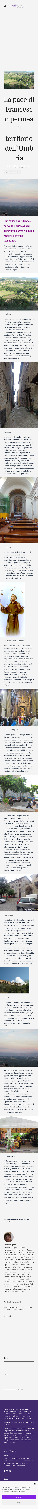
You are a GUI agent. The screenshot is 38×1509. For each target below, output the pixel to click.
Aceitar (19, 1497)
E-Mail (6, 1374)
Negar (19, 1502)
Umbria (12, 1221)
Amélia (9, 1219)
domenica (20, 1219)
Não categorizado (20, 167)
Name (6, 1358)
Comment (7, 1316)
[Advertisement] (19, 32)
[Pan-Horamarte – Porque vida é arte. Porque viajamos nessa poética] (19, 6)
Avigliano (14, 1219)
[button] (35, 1483)
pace (25, 1219)
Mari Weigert (26, 166)
